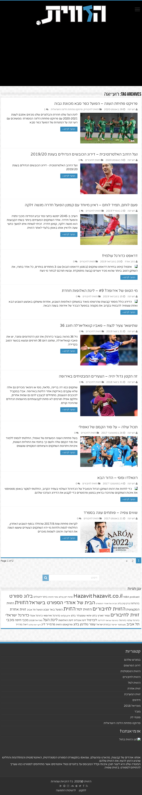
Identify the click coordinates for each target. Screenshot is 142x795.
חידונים (136, 700)
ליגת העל (50, 620)
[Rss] (86, 786)
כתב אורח (130, 261)
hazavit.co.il (108, 596)
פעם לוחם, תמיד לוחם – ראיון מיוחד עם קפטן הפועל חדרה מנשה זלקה (81, 205)
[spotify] (64, 786)
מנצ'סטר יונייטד (118, 625)
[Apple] (76, 786)
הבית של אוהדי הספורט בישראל (62, 602)
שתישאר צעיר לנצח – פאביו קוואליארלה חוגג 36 (99, 325)
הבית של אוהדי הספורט (106, 603)
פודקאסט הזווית (64, 624)
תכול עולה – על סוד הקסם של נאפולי (108, 427)
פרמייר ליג (48, 624)
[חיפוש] (46, 578)
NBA (126, 596)
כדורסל (122, 620)
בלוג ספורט (21, 596)
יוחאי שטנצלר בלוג (81, 615)
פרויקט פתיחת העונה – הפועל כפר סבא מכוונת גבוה (96, 103)
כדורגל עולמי (133, 620)
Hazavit (82, 596)
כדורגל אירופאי (51, 615)
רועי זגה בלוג (35, 625)
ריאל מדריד (22, 624)
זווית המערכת (132, 694)
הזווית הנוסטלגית (131, 671)
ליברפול (92, 620)
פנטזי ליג (135, 717)
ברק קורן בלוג (124, 603)
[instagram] (68, 786)
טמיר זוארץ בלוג (101, 615)
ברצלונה (135, 603)
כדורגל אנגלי (36, 615)
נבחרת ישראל (103, 624)
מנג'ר (137, 711)
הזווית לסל (84, 609)
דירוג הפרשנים (132, 665)
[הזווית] (71, 14)
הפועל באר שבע (53, 609)
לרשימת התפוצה (66, 790)
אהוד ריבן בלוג (66, 597)
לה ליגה (101, 620)
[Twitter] (80, 786)
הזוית (69, 609)
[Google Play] (60, 786)
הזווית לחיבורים (91, 109)
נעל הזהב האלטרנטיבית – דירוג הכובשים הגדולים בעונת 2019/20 (84, 154)
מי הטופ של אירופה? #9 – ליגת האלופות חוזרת (100, 291)
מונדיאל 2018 (35, 620)
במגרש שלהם (132, 659)
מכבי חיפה (21, 620)
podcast (134, 596)
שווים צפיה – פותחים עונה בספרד (111, 513)
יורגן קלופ (65, 615)
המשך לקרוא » (68, 129)
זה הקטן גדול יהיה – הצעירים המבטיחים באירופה (98, 376)
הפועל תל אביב (35, 609)
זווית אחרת (18, 609)
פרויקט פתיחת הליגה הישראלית (67, 109)
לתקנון (82, 790)
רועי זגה (131, 109)
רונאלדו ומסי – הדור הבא (117, 478)
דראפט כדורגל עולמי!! (120, 256)
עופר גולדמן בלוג (84, 624)
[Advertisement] (71, 54)
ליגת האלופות (65, 620)
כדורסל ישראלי (111, 620)
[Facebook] (83, 786)
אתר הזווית (53, 597)
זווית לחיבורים (124, 615)
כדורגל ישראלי (17, 615)
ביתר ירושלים (40, 596)
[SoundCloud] (72, 786)
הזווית (21, 602)
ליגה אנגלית (80, 620)
